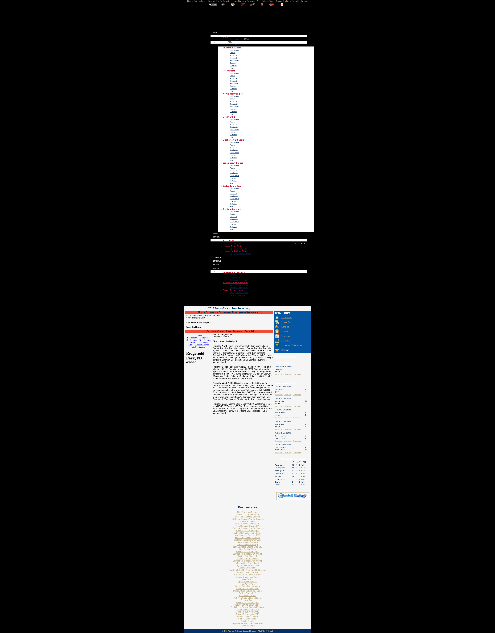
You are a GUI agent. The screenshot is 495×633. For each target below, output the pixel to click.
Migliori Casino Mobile (247, 572)
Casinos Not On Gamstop (247, 558)
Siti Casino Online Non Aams (247, 575)
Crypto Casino (247, 621)
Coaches (233, 63)
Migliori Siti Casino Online (247, 565)
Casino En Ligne (247, 626)
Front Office (234, 60)
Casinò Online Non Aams (247, 609)
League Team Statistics (238, 248)
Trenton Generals (232, 209)
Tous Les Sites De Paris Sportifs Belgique (247, 570)
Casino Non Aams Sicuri (247, 563)
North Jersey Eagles (233, 93)
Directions (297, 374)
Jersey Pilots (229, 70)
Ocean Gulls (229, 116)
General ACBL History (234, 272)
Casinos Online (247, 521)
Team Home (234, 50)
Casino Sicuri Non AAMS (247, 612)
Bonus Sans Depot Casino (247, 586)
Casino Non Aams (247, 595)
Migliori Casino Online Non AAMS (247, 623)
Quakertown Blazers (233, 139)
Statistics (233, 65)
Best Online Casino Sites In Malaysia (248, 607)
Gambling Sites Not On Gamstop (247, 554)
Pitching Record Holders (239, 287)
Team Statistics (230, 241)
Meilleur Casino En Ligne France (247, 533)
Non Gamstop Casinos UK (247, 524)
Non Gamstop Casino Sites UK (247, 547)
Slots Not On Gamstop (247, 544)
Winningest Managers (238, 280)
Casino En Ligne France (247, 514)
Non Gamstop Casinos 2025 (248, 535)
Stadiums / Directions (291, 345)
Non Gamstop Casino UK (247, 526)
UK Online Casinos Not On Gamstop (247, 519)
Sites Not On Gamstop (247, 542)
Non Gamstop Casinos (247, 512)
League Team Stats (232, 246)
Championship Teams (238, 277)
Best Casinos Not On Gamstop (248, 540)
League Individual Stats (235, 251)
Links (225, 37)
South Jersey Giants (233, 163)
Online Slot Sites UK (247, 556)
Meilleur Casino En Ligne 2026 (247, 591)
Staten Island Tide (232, 186)
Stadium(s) (234, 58)
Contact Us (234, 44)
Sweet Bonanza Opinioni (247, 589)
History (233, 68)
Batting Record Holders (239, 285)
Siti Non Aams (247, 600)
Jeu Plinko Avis (248, 584)
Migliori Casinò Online (247, 616)
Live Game (287, 374)
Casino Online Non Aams (247, 577)
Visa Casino (247, 579)
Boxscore (279, 374)
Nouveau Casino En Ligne (247, 605)
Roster (232, 53)
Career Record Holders (234, 290)
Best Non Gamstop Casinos (247, 517)
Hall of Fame (234, 275)
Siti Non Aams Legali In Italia (247, 598)
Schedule (233, 55)
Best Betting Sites (247, 549)
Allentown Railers (232, 47)
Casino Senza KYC (248, 593)
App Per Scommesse (247, 582)
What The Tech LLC (265, 631)
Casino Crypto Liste (247, 568)
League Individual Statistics (240, 253)
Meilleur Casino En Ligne (247, 531)
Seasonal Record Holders (235, 282)
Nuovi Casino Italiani (247, 619)
